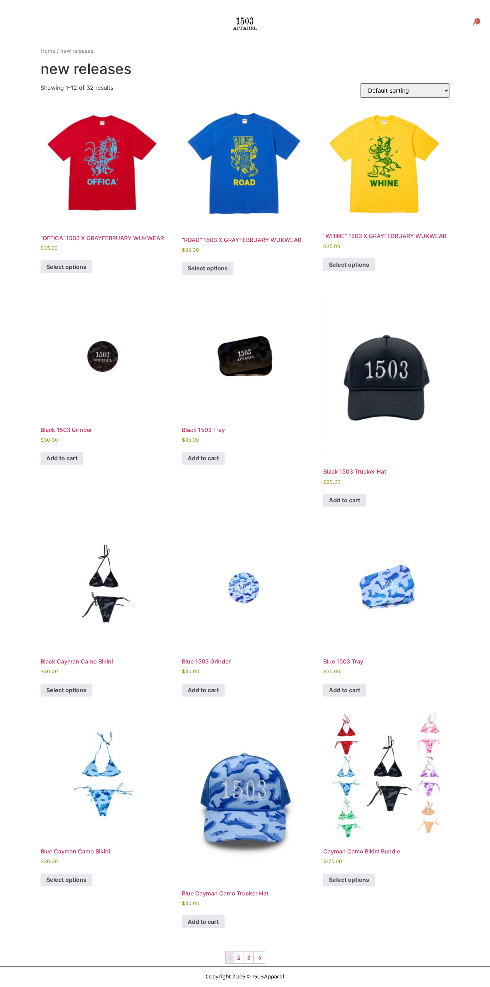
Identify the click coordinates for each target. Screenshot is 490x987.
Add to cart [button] (61, 458)
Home (48, 51)
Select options (66, 266)
